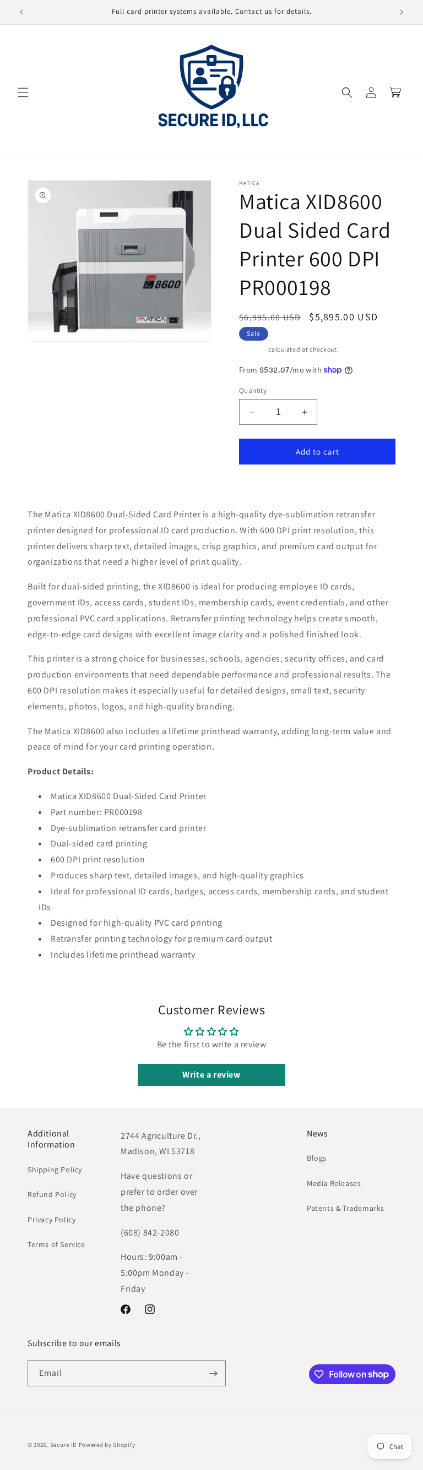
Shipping (253, 349)
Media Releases (334, 1183)
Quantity (253, 390)
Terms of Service (56, 1244)
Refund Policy (52, 1194)
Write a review (211, 1074)
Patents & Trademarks (345, 1208)
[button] (23, 92)
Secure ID (63, 1445)
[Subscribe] (213, 1373)
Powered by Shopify (107, 1445)
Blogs (317, 1158)
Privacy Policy (51, 1220)
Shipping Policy (55, 1169)
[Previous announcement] (21, 12)
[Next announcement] (401, 12)
